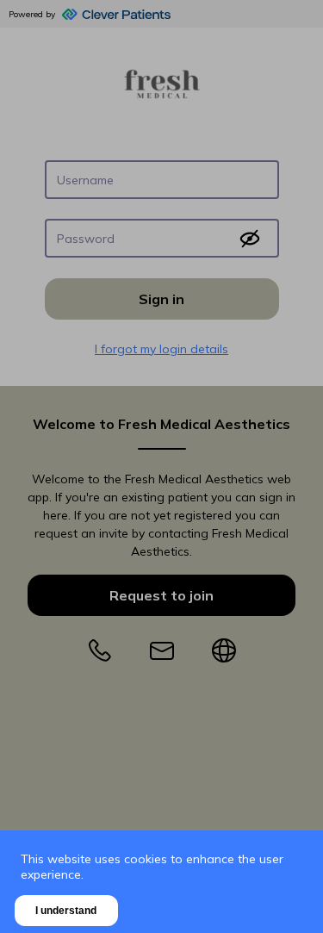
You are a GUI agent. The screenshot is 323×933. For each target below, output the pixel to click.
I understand (65, 911)
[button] (161, 466)
